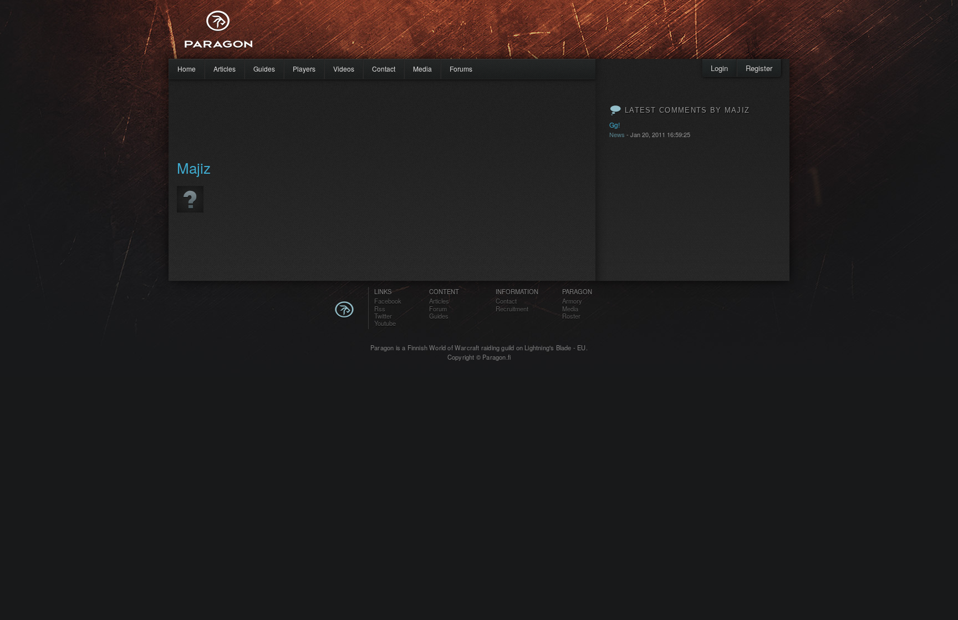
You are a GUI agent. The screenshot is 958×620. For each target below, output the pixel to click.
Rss (379, 308)
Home (186, 68)
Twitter (383, 316)
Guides (264, 68)
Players (304, 68)
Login (719, 68)
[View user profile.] (190, 216)
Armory (572, 301)
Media (422, 68)
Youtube (385, 323)
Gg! (614, 124)
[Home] (246, 29)
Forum (438, 308)
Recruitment (512, 308)
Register (759, 68)
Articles (224, 68)
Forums (461, 68)
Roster (571, 316)
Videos (343, 68)
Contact (383, 68)
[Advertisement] (459, 33)
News (617, 134)
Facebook (387, 301)
